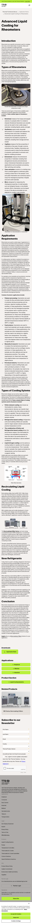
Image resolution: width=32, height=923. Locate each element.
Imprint (3, 826)
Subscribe (16, 898)
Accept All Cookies (16, 914)
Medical (4, 808)
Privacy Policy (5, 829)
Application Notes (24, 11)
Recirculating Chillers (16, 636)
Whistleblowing (5, 835)
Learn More (27, 1)
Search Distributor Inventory (9, 859)
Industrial (4, 805)
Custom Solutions (6, 856)
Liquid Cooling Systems (8, 842)
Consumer (4, 799)
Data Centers (5, 802)
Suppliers (4, 874)
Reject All (16, 917)
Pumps (3, 845)
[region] (16, 912)
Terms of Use (5, 832)
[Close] (28, 903)
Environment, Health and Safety (10, 871)
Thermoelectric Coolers (8, 850)
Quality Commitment (7, 869)
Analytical (4, 797)
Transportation (5, 816)
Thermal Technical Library (9, 11)
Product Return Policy (7, 866)
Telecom (4, 814)
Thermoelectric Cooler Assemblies (10, 853)
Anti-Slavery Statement (8, 823)
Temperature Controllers (8, 847)
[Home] (4, 5)
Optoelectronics (6, 811)
